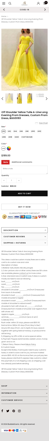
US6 (21, 131)
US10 (33, 131)
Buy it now (24, 207)
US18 (10, 137)
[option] (24, 9)
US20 (17, 137)
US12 (39, 131)
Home (3, 16)
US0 (3, 131)
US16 (4, 137)
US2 (9, 131)
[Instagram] (19, 410)
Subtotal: (5, 186)
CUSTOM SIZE (27, 137)
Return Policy (30, 344)
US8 (26, 131)
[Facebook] (2, 410)
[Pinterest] (13, 410)
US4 (15, 131)
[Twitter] (7, 410)
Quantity (5, 175)
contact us (23, 273)
